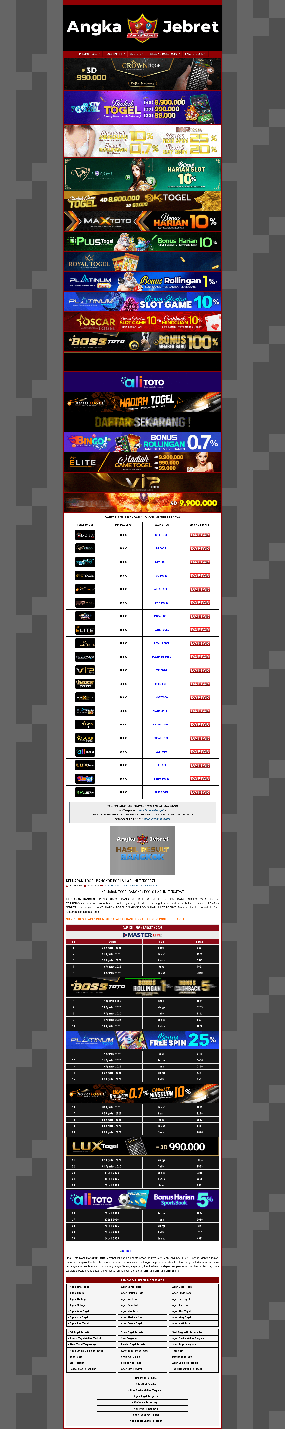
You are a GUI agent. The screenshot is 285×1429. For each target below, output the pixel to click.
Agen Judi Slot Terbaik (185, 1362)
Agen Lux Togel (181, 1299)
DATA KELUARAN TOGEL (116, 885)
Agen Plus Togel (181, 1311)
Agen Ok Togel (78, 1305)
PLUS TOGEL (162, 792)
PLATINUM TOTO (161, 656)
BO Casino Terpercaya (145, 1402)
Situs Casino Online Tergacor (146, 1390)
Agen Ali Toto (180, 1305)
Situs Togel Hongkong (184, 1344)
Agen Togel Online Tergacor (146, 1420)
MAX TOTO (162, 697)
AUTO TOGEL (161, 589)
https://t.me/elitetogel (150, 810)
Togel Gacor (77, 1356)
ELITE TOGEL (161, 629)
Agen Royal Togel (131, 1286)
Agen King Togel (181, 1317)
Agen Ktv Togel (78, 1299)
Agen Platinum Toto (132, 1293)
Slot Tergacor (129, 1338)
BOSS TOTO (161, 684)
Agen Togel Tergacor (146, 1396)
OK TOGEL (161, 575)
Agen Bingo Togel (182, 1293)
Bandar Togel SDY (182, 1356)
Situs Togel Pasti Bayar (146, 1414)
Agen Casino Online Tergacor (86, 1350)
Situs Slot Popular (146, 1384)
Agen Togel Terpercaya (134, 1350)
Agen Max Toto (129, 1311)
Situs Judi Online (130, 1356)
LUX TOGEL (161, 765)
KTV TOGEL (161, 562)
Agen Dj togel (77, 1293)
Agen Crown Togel (131, 1323)
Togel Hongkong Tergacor (187, 1369)
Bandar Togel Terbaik (133, 1344)
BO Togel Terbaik (79, 1332)
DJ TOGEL (161, 548)
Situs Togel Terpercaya (83, 1344)
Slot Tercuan (77, 1362)
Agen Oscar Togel (182, 1286)
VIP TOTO (161, 670)
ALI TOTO (161, 751)
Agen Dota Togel (79, 1286)
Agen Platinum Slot (132, 1317)
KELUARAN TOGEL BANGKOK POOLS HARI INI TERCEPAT (110, 881)
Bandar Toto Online (146, 1378)
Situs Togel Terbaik (132, 1332)
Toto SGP (177, 1350)
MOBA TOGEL (161, 616)
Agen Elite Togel (79, 1323)
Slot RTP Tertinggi (131, 1362)
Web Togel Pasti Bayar (146, 1408)
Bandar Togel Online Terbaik (86, 1338)
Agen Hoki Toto (181, 1323)
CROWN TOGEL (161, 724)
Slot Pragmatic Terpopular (187, 1332)
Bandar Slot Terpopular (83, 1369)
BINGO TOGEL (161, 778)
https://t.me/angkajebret (156, 818)
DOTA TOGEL (161, 535)
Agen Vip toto (129, 1299)
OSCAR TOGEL (162, 738)
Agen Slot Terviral (131, 1369)
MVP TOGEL (161, 602)
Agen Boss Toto (130, 1305)
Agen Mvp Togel (79, 1317)
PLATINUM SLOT (161, 711)
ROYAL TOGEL (161, 643)
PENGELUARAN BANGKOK (144, 885)
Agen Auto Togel (79, 1311)
